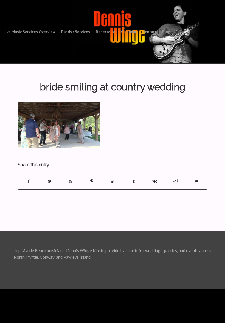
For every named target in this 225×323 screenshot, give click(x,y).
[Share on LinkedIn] (112, 181)
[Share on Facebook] (28, 181)
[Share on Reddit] (175, 181)
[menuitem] (29, 31)
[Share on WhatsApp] (70, 181)
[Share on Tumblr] (133, 181)
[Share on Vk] (154, 181)
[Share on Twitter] (49, 181)
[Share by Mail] (196, 181)
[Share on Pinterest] (91, 181)
